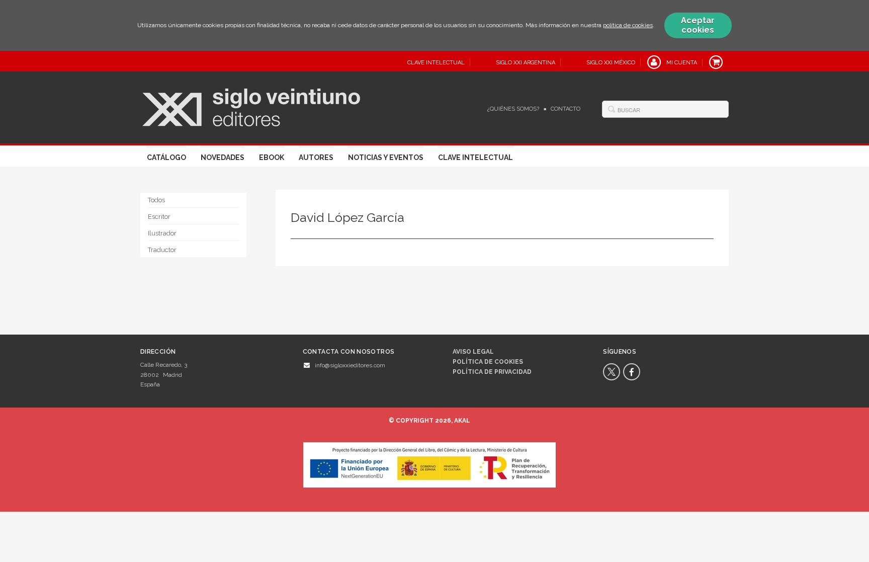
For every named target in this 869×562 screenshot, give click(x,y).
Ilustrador (162, 233)
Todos (156, 200)
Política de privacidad (492, 371)
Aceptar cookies (698, 25)
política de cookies (628, 25)
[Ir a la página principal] (251, 106)
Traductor (162, 250)
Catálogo (166, 157)
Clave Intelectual (475, 157)
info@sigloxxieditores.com (350, 365)
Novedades (222, 157)
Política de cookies (488, 361)
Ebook (271, 157)
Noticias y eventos (385, 157)
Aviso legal (473, 351)
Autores (316, 157)
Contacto (565, 109)
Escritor (159, 216)
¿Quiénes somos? (513, 109)
